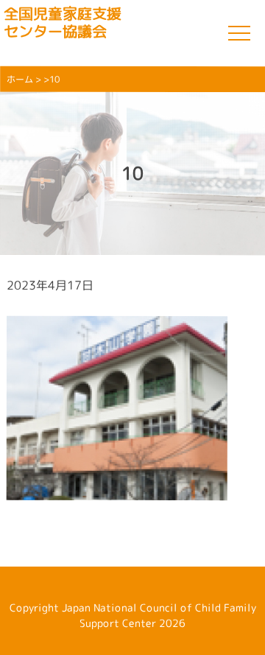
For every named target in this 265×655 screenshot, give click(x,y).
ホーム (20, 79)
